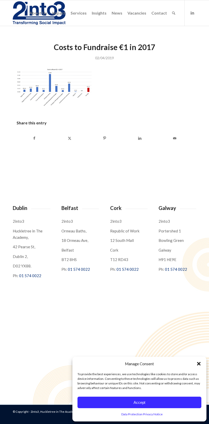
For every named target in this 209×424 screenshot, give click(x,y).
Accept (139, 402)
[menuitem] (38, 13)
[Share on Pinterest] (104, 138)
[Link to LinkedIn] (192, 13)
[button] (198, 363)
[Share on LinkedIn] (139, 138)
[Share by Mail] (174, 138)
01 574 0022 (30, 275)
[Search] (173, 13)
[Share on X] (69, 138)
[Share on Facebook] (34, 138)
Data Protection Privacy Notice (142, 414)
